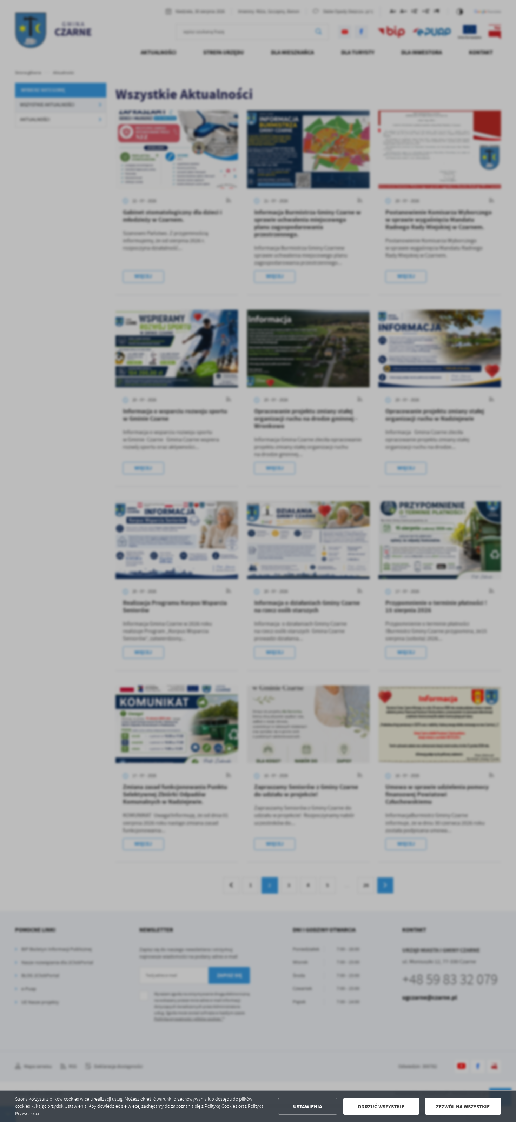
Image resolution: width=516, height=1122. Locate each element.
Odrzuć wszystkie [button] (381, 1106)
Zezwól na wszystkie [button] (463, 1106)
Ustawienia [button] (307, 1106)
